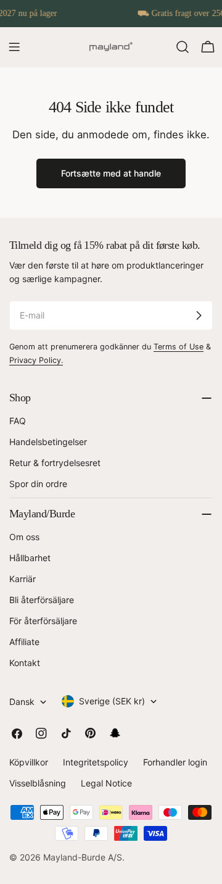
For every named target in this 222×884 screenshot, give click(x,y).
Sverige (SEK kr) (112, 701)
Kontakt (24, 662)
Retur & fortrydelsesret (55, 462)
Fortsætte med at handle (111, 173)
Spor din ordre (38, 483)
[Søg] (182, 47)
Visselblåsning (37, 783)
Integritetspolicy (95, 762)
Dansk (22, 701)
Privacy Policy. (36, 360)
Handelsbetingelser (48, 441)
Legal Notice (106, 783)
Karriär (22, 578)
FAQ (17, 420)
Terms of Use (179, 346)
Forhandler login (175, 762)
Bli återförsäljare (41, 599)
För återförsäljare (43, 620)
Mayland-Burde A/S (82, 857)
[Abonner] (199, 315)
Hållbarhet (30, 557)
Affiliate (24, 641)
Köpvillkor (28, 762)
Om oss (24, 537)
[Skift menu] (14, 47)
